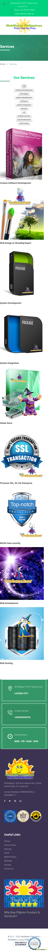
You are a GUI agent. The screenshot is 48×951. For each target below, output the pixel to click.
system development (24, 97)
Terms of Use (10, 845)
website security (24, 116)
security (24, 108)
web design (24, 94)
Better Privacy (10, 857)
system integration (24, 105)
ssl (24, 112)
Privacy (7, 841)
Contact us (9, 869)
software (24, 101)
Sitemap (7, 849)
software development (24, 90)
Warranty (8, 861)
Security (7, 865)
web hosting (24, 123)
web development (24, 120)
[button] (24, 806)
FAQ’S (6, 853)
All (24, 86)
